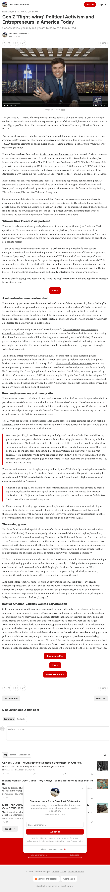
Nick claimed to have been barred (74, 363)
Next (98, 698)
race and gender (65, 234)
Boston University (71, 125)
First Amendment (17, 337)
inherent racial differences (68, 510)
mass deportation (15, 514)
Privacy (55, 871)
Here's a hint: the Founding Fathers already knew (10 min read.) (33, 766)
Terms (63, 871)
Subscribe (90, 4)
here (63, 109)
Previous (13, 698)
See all (8, 828)
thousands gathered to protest (47, 379)
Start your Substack (47, 878)
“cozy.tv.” (43, 597)
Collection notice (76, 871)
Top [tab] (5, 754)
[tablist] (14, 719)
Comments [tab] (9, 719)
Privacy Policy (76, 841)
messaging (57, 144)
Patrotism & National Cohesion (20, 11)
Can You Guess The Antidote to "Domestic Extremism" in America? (42, 762)
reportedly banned (77, 181)
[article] (55, 768)
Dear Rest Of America (19, 33)
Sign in (102, 4)
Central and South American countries (55, 473)
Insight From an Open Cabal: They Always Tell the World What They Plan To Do (47, 782)
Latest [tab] (13, 754)
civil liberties (39, 337)
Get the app (69, 878)
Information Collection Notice (54, 841)
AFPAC (89, 166)
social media (41, 144)
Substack (41, 886)
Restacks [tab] (21, 719)
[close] (82, 788)
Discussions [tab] (24, 754)
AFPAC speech (26, 477)
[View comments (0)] (16, 43)
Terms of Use (68, 838)
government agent (77, 199)
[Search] (105, 755)
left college (66, 136)
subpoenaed (94, 371)
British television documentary (56, 154)
